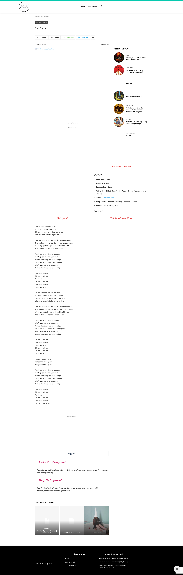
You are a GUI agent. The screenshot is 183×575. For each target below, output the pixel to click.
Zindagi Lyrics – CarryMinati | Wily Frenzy (113, 562)
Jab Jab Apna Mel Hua (134, 96)
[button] (102, 6)
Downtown (96, 533)
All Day (128, 135)
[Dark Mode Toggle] (177, 569)
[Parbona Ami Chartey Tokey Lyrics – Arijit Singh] (119, 122)
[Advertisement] (72, 144)
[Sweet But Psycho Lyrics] (72, 520)
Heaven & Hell (108, 198)
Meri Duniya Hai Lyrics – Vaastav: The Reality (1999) (136, 71)
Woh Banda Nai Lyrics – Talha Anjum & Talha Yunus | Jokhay (112, 566)
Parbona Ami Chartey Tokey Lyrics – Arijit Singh (136, 123)
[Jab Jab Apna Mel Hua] (119, 96)
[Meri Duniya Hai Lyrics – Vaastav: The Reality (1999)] (119, 70)
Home (37, 16)
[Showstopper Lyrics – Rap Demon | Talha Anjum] (119, 57)
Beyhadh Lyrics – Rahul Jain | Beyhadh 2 (113, 558)
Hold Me (129, 84)
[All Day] (119, 134)
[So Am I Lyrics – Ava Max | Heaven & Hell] (47, 520)
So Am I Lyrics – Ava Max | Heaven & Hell (47, 532)
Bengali (128, 119)
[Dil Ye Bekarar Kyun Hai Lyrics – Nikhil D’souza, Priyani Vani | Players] (119, 109)
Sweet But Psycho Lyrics (72, 533)
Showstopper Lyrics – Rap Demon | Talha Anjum (136, 58)
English (46, 528)
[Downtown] (96, 520)
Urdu (127, 55)
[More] (93, 37)
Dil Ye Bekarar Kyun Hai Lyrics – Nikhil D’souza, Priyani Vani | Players (134, 110)
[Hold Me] (119, 83)
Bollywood (129, 68)
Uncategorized (44, 16)
